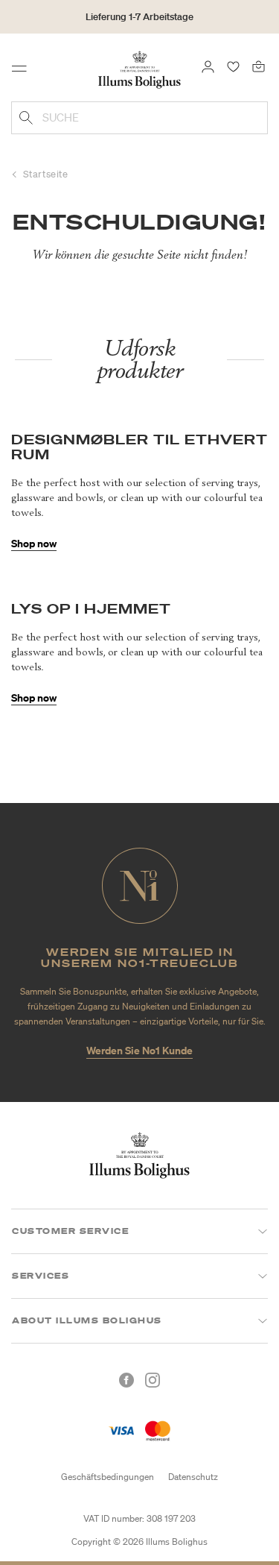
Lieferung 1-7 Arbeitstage (139, 16)
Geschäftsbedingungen (107, 1476)
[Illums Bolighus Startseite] (139, 68)
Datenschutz (193, 1476)
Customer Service (70, 1231)
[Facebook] (126, 1380)
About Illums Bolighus (87, 1320)
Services (40, 1276)
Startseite (45, 174)
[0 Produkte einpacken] (258, 65)
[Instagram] (152, 1380)
